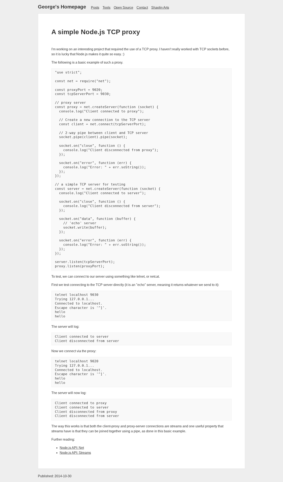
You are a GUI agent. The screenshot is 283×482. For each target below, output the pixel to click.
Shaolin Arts (160, 7)
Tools (106, 7)
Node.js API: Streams (75, 452)
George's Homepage (62, 7)
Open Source (123, 7)
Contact (142, 7)
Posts (95, 7)
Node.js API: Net (72, 447)
